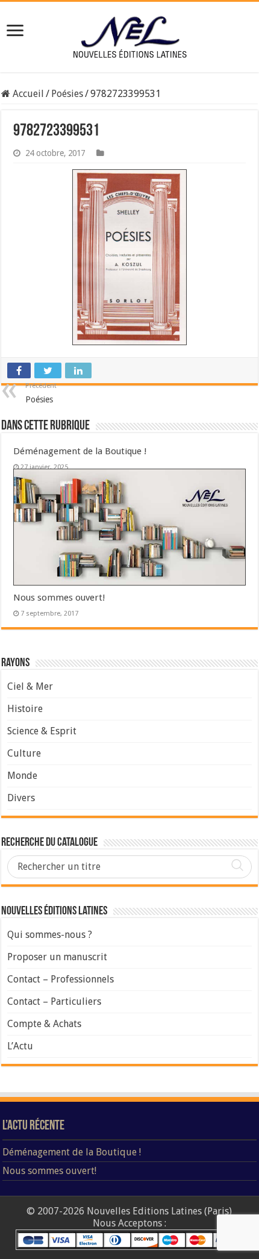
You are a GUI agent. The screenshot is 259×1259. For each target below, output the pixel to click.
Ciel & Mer (30, 686)
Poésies (67, 93)
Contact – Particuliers (54, 1001)
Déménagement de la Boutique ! (80, 451)
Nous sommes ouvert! (59, 597)
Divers (21, 798)
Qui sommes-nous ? (49, 934)
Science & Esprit (41, 731)
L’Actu (20, 1046)
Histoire (25, 708)
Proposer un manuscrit (57, 957)
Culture (24, 753)
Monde (22, 775)
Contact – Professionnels (60, 979)
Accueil (27, 93)
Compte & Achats (44, 1023)
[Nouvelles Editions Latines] (129, 37)
